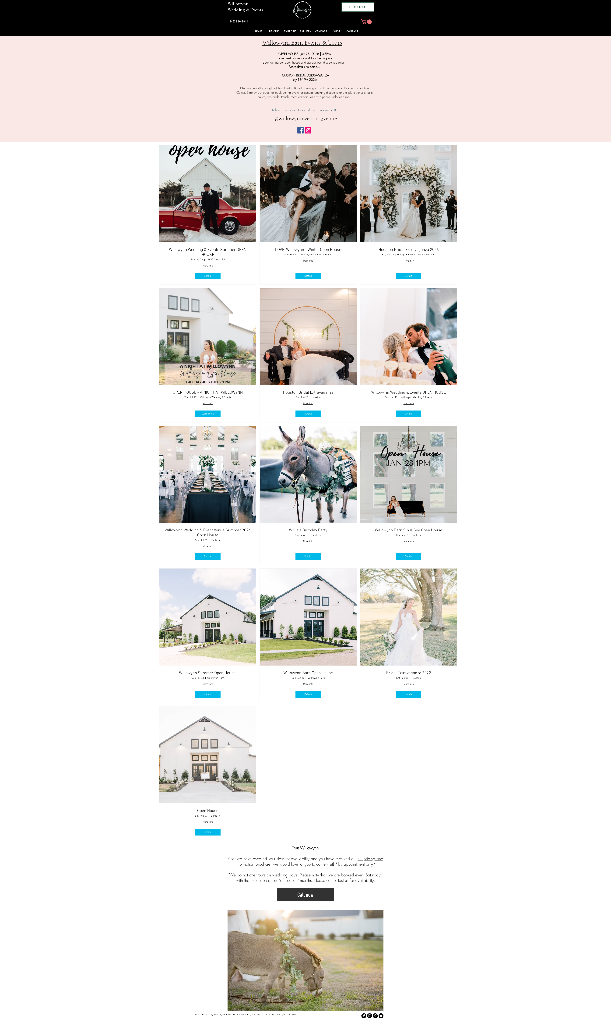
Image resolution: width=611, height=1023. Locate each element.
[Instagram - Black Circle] (369, 1015)
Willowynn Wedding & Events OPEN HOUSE (408, 392)
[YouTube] (381, 1015)
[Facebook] (300, 130)
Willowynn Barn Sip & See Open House (408, 530)
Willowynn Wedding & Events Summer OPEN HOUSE (207, 252)
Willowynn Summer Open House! (208, 673)
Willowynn (238, 4)
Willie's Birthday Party (308, 530)
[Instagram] (308, 130)
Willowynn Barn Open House (308, 673)
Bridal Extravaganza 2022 (408, 673)
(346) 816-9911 (238, 21)
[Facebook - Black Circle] (363, 1015)
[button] (367, 21)
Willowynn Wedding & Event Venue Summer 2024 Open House (208, 533)
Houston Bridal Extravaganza (308, 392)
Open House (207, 810)
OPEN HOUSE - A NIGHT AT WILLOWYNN (208, 392)
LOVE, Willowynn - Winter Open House (308, 249)
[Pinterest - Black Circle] (375, 1015)
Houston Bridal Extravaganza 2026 (408, 249)
